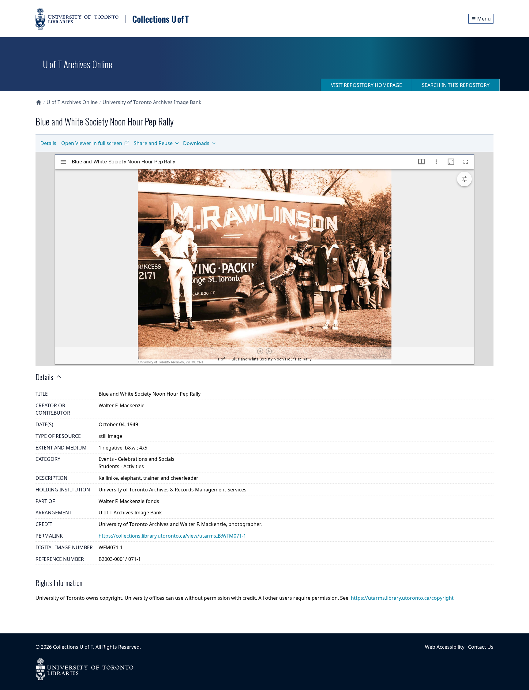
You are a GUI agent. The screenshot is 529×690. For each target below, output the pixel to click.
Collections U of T (73, 646)
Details (48, 143)
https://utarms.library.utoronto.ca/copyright (402, 598)
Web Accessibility (444, 646)
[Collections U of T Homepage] (39, 102)
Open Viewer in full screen (91, 143)
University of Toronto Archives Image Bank (152, 102)
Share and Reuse (153, 143)
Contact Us (480, 646)
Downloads (196, 143)
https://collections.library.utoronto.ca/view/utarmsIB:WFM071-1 (172, 535)
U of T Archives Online (72, 102)
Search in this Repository (456, 85)
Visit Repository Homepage (366, 85)
